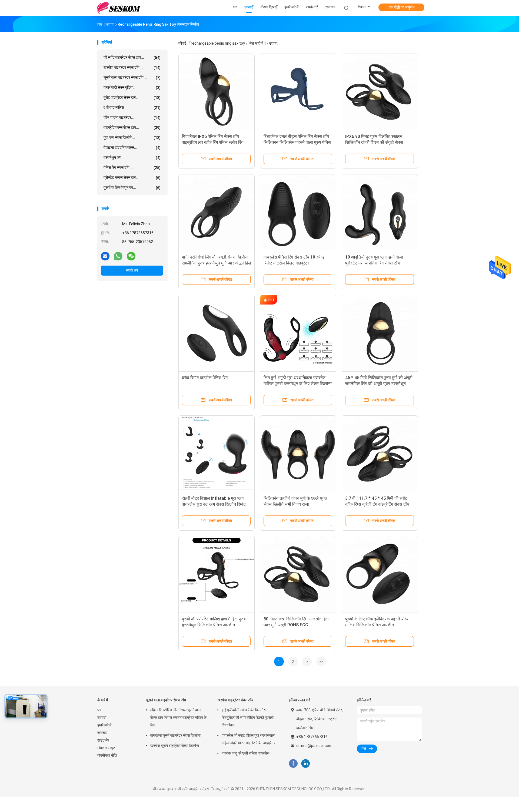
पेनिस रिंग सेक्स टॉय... (132, 167)
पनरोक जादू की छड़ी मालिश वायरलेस (245, 753)
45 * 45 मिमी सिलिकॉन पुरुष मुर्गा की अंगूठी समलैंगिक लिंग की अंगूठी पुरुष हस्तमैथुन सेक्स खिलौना (378, 383)
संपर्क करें (132, 270)
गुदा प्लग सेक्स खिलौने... (132, 137)
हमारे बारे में (104, 725)
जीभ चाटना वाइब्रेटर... (132, 117)
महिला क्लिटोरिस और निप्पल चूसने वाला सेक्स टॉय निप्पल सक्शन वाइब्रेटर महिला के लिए (178, 717)
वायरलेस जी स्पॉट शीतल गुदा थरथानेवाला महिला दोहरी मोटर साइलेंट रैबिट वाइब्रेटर (248, 739)
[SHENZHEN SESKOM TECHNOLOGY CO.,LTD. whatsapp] (118, 256)
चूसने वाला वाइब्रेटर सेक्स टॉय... (132, 77)
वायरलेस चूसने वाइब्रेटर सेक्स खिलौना (175, 735)
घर (99, 710)
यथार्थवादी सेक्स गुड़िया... (132, 87)
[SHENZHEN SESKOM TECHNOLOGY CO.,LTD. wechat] (131, 256)
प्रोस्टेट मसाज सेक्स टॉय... (132, 177)
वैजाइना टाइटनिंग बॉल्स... (132, 147)
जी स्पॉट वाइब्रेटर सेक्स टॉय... (132, 57)
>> (321, 661)
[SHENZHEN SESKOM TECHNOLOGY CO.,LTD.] (118, 8)
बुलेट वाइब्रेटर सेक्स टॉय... (132, 97)
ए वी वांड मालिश (132, 107)
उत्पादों (101, 717)
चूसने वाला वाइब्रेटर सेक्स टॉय (166, 700)
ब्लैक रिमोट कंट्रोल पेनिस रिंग (205, 377)
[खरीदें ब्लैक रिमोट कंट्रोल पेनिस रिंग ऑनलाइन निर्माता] (216, 333)
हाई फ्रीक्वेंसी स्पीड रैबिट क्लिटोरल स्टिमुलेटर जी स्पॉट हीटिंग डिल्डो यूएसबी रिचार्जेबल (248, 717)
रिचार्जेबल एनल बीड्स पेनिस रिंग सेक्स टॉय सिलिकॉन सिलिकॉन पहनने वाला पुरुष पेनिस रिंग (297, 142)
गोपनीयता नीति (107, 755)
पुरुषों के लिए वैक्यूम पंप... (132, 187)
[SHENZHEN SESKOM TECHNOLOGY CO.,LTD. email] (105, 256)
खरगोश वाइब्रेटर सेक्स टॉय (235, 700)
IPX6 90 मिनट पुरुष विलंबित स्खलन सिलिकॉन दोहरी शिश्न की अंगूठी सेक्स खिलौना (374, 142)
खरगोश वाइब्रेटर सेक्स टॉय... (132, 67)
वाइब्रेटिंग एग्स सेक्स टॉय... (132, 127)
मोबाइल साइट (106, 748)
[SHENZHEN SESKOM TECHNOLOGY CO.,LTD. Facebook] (293, 763)
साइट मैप (103, 740)
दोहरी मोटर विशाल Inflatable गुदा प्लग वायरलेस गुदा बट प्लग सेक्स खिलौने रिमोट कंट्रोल (214, 504)
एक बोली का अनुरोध (401, 7)
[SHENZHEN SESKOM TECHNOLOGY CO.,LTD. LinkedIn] (305, 763)
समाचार (102, 732)
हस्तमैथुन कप (132, 157)
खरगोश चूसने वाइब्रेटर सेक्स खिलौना (174, 745)
